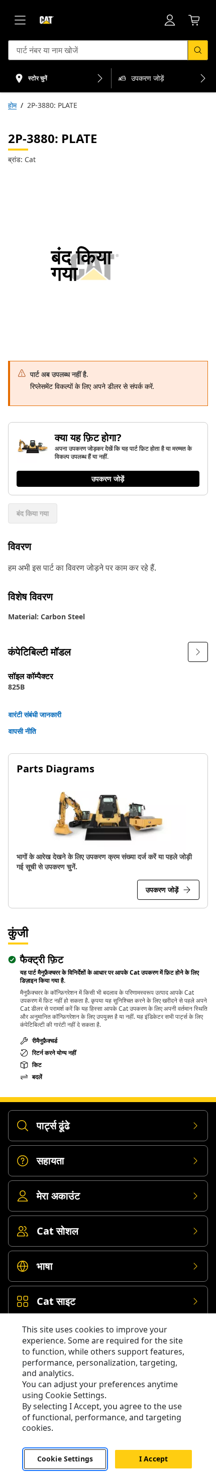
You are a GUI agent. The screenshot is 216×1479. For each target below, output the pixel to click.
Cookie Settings (65, 1458)
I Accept (153, 1458)
